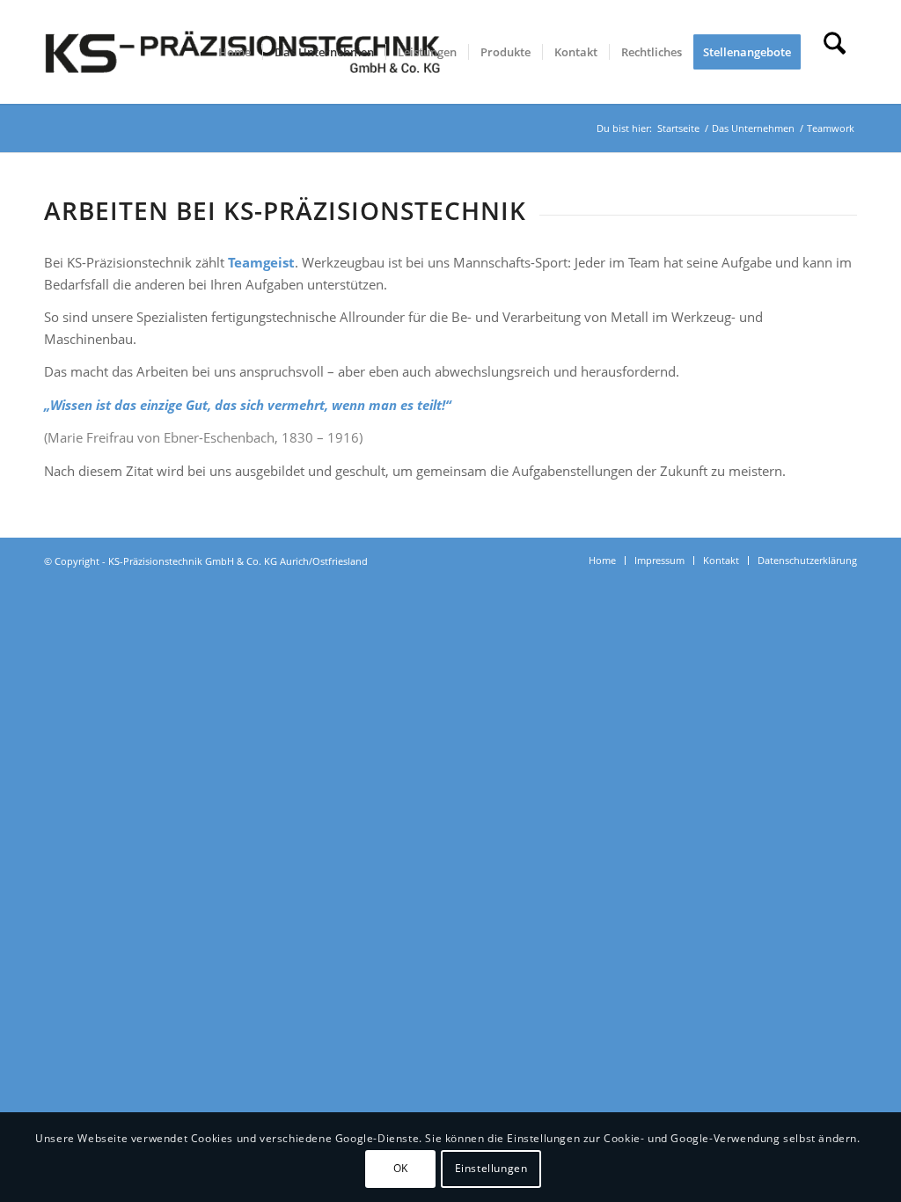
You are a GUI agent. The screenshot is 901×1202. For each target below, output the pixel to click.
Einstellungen (491, 1168)
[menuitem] (234, 52)
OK (400, 1168)
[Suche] (834, 52)
